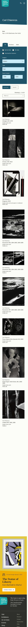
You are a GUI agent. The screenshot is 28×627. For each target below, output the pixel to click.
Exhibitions (5, 617)
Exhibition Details (9, 590)
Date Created (5, 73)
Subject (4, 57)
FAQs (18, 624)
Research (19, 616)
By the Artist (6, 87)
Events (3, 622)
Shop (3, 625)
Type (3, 65)
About (18, 614)
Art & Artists (5, 620)
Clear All (15, 87)
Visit (2, 614)
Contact (19, 619)
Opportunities (20, 621)
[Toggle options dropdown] (22, 61)
